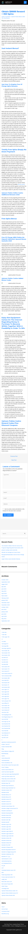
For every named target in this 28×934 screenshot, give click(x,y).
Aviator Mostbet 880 (7, 746)
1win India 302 (5, 680)
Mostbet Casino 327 (6, 799)
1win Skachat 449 (6, 723)
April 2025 (4, 593)
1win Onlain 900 (5, 707)
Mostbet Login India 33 (7, 831)
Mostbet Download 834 (7, 813)
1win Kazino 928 (6, 687)
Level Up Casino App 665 (8, 771)
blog (3, 749)
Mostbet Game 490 (6, 815)
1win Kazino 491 (6, 682)
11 (2, 639)
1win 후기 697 (5, 737)
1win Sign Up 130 (6, 721)
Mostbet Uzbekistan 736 (8, 854)
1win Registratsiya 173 (7, 717)
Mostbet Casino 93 (6, 801)
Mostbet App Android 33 (8, 785)
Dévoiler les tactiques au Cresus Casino (11, 552)
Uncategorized (5, 888)
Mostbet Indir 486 (6, 819)
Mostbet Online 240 (6, 838)
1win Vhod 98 (5, 730)
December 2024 (5, 602)
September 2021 (6, 621)
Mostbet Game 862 (6, 817)
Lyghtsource (8, 2)
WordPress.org (5, 913)
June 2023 (4, 614)
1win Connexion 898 (6, 675)
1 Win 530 (4, 634)
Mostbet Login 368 (6, 826)
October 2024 (5, 607)
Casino (3, 755)
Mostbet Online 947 (6, 842)
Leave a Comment (6, 16)
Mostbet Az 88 (5, 792)
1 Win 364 (4, 632)
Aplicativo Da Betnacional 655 (9, 742)
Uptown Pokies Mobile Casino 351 (10, 893)
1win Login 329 (5, 691)
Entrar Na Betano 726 (7, 762)
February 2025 (5, 598)
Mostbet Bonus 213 (6, 794)
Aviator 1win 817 (6, 744)
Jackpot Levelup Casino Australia (9, 550)
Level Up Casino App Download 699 (10, 774)
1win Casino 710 (5, 669)
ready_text (4, 879)
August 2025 (5, 584)
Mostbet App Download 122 (8, 788)
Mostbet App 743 (6, 783)
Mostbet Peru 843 (6, 845)
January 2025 (5, 600)
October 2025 (5, 579)
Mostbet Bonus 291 (6, 797)
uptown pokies (21, 184)
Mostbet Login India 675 (7, 833)
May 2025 (4, 591)
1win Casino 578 (5, 666)
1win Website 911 (6, 733)
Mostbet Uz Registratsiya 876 (9, 852)
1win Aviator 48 (5, 650)
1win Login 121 (5, 689)
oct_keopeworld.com (7, 863)
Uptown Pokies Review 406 (8, 895)
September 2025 (6, 582)
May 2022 (4, 618)
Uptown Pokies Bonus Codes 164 (9, 890)
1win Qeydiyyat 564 (6, 714)
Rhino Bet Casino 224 (7, 881)
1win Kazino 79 (5, 685)
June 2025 (4, 589)
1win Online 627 (5, 710)
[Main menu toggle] (25, 2)
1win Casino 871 (5, 671)
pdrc (3, 872)
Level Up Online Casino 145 (8, 776)
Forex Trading (5, 767)
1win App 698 (5, 646)
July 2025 (4, 586)
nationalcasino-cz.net (7, 858)
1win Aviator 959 (6, 655)
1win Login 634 (5, 696)
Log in (3, 906)
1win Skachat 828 (6, 728)
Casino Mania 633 (6, 758)
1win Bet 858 (5, 664)
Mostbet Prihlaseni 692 (7, 847)
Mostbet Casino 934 (6, 804)
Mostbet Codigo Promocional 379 (10, 808)
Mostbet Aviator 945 (7, 790)
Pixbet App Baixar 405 (7, 874)
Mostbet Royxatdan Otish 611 (9, 849)
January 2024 (5, 611)
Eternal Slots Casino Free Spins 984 (10, 765)
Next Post (13, 460)
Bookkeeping (5, 753)
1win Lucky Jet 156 (6, 701)
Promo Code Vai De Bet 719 (8, 877)
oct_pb (3, 865)
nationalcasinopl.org (6, 861)
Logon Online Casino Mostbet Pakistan (11, 559)
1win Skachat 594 (6, 726)
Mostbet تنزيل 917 (6, 856)
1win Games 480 (6, 678)
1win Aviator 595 (6, 653)
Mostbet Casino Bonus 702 (8, 806)
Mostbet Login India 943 (7, 835)
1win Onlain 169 (5, 705)
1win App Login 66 (6, 648)
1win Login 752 (5, 698)
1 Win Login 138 (5, 637)
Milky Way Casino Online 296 (8, 778)
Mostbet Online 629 (6, 840)
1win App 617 (5, 643)
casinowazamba (5, 760)
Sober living (4, 886)
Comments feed (5, 911)
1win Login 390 (5, 694)
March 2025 (4, 595)
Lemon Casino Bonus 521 (8, 769)
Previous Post (13, 456)
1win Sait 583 (5, 719)
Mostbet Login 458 (6, 829)
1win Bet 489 (5, 662)
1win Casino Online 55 (7, 673)
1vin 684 (4, 641)
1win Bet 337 (5, 657)
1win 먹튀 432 (5, 735)
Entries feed (5, 909)
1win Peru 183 (5, 712)
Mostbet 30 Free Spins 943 (8, 781)
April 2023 (4, 616)
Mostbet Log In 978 (6, 824)
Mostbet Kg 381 (5, 822)
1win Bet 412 (5, 659)
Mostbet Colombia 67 (7, 810)
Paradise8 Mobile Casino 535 (8, 870)
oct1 (3, 868)
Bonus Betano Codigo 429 (8, 751)
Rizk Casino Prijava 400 (7, 884)
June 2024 (4, 609)
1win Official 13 (5, 703)
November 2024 (6, 605)
